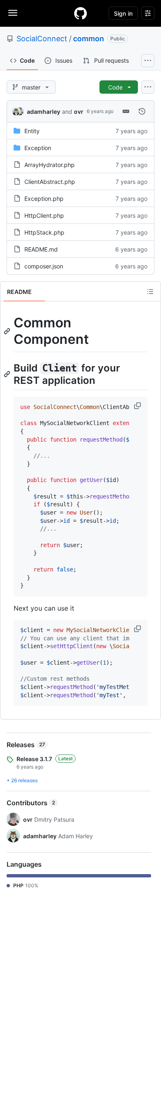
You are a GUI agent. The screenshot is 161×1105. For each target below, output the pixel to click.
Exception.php (44, 198)
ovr (78, 111)
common (88, 38)
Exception (37, 147)
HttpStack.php (44, 232)
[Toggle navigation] (13, 13)
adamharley (43, 111)
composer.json (43, 266)
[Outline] (150, 291)
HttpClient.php (44, 215)
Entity (32, 130)
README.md (41, 249)
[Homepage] (80, 13)
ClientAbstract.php (49, 181)
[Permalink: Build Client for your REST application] (8, 374)
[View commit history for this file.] (142, 111)
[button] (138, 405)
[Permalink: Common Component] (8, 331)
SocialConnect (42, 38)
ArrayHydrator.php (49, 164)
